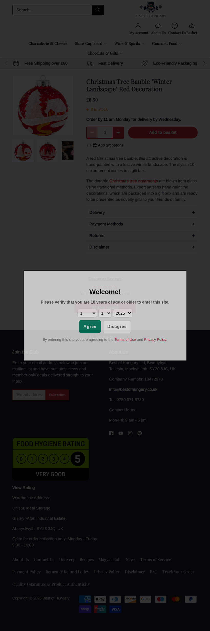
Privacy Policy (155, 339)
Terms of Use (125, 339)
